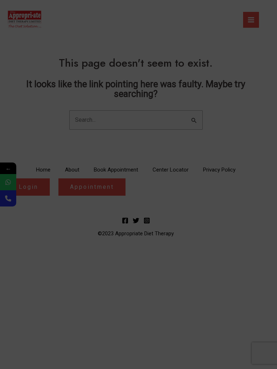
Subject (26, 145)
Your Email (30, 79)
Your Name (30, 46)
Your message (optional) (47, 177)
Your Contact (32, 112)
